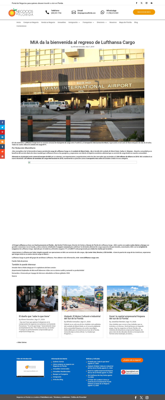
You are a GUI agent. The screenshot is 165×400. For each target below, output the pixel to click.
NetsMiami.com (47, 397)
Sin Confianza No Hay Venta (97, 375)
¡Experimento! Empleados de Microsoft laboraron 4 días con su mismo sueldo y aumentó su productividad (48, 270)
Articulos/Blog (58, 379)
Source (14, 276)
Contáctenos (21, 26)
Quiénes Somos (58, 362)
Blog (136, 22)
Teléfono (55, 10)
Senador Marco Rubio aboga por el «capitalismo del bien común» (34, 267)
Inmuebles (62, 22)
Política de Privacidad (78, 397)
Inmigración (57, 377)
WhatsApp (111, 10)
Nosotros (113, 22)
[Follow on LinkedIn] (151, 3)
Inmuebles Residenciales (61, 371)
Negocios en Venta (144, 12)
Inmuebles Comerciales (61, 369)
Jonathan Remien (118, 322)
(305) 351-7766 (56, 13)
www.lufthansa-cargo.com (89, 258)
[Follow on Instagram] (146, 3)
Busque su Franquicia (60, 374)
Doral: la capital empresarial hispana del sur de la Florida (127, 317)
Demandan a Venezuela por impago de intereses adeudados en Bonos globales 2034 (41, 273)
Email (80, 10)
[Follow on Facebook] (136, 3)
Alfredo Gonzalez (79, 47)
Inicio (19, 22)
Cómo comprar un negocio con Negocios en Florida (63, 365)
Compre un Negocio (31, 22)
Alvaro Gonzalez (27, 319)
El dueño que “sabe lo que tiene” (34, 316)
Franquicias (87, 22)
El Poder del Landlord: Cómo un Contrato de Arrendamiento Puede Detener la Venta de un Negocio (99, 381)
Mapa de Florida (125, 22)
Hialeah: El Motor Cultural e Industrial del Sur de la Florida (82, 317)
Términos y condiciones (62, 397)
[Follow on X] (141, 3)
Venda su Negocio (48, 22)
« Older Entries (22, 342)
